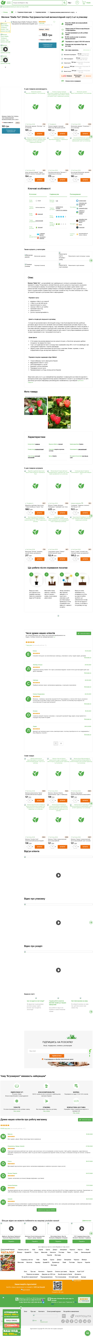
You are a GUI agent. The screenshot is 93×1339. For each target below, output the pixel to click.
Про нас (33, 1271)
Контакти (41, 1271)
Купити (39, 134)
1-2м (57, 201)
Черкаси (72, 1250)
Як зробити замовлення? (30, 1277)
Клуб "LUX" (80, 1271)
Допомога (78, 1274)
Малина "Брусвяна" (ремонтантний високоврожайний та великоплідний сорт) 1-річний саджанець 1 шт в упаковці (81, 793)
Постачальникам (60, 1277)
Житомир (58, 1255)
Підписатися (56, 1056)
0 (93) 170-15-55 (35, 1300)
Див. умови (16, 1111)
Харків (41, 1250)
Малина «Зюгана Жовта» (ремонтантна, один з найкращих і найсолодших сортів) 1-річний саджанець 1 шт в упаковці (58, 793)
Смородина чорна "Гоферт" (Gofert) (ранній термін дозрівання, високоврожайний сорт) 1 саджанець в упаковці (57, 552)
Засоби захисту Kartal (65, 1274)
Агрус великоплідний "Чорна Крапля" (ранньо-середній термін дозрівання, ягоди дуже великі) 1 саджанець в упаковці (35, 173)
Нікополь (53, 1252)
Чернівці (37, 1262)
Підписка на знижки (32, 1274)
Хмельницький (85, 1252)
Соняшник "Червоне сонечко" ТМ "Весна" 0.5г (80, 506)
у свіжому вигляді (42, 234)
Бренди (83, 1277)
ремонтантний (39, 221)
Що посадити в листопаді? (35, 1001)
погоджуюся (49, 1059)
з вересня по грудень (59, 207)
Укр (69, 3)
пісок (80, 224)
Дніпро (55, 1250)
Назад (5, 12)
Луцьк (36, 1252)
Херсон (80, 1250)
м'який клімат (82, 200)
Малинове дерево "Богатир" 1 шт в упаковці (35, 126)
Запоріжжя (63, 1250)
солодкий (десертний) (34, 456)
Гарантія (49, 1271)
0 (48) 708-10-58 (24, 1302)
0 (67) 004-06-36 (36, 1302)
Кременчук (55, 1262)
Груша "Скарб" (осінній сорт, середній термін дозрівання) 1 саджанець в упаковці (80, 552)
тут (54, 637)
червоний (40, 214)
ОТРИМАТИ (12, 1325)
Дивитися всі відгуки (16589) (46, 1210)
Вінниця (19, 1252)
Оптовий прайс (73, 1277)
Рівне (69, 1252)
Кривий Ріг (28, 1252)
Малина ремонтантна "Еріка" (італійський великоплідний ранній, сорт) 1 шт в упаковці (33, 793)
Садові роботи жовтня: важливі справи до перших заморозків (57, 1003)
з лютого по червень (61, 210)
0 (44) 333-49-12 (24, 1300)
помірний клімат (83, 208)
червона (37, 444)
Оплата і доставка (61, 1271)
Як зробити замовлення (71, 1311)
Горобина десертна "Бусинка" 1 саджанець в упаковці (57, 173)
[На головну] (3, 3)
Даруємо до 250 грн (48, 1274)
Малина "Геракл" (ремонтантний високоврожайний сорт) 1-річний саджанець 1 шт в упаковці (80, 840)
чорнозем (81, 227)
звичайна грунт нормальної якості (83, 221)
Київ (33, 1250)
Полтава (61, 1252)
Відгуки (72, 1271)
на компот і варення (43, 237)
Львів (87, 1250)
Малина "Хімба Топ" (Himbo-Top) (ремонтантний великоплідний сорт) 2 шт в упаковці (10, 118)
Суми (76, 1252)
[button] (84, 76)
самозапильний (82, 449)
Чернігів (49, 1255)
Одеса (48, 1250)
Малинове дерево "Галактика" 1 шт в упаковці (80, 126)
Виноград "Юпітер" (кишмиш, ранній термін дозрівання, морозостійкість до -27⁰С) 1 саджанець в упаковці (34, 552)
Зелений (40, 227)
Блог (25, 1271)
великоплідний (39, 449)
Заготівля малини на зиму (79, 1001)
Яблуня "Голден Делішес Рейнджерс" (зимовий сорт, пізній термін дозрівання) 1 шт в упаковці (58, 506)
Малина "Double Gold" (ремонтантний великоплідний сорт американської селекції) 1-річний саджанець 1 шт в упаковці (35, 840)
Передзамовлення (46, 1277)
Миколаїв (44, 1252)
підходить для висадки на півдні (82, 204)
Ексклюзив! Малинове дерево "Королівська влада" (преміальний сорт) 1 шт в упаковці (80, 173)
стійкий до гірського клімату (82, 212)
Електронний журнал (54, 1311)
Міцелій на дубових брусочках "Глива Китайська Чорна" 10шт (34, 506)
